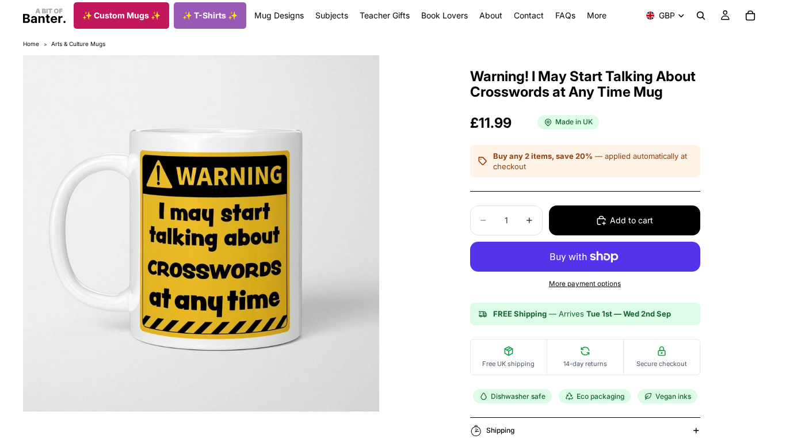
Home (31, 43)
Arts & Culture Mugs (78, 43)
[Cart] (750, 15)
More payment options (585, 284)
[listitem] (596, 15)
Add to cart (631, 220)
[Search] (700, 15)
